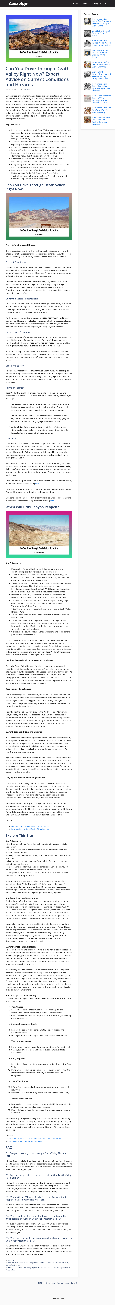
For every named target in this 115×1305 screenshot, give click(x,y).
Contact (74, 1283)
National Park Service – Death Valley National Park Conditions (34, 1138)
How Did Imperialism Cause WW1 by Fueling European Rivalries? (101, 120)
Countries (11, 1260)
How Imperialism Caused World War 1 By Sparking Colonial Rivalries (101, 87)
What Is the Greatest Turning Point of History (101, 33)
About (67, 1283)
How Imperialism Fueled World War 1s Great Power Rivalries (101, 42)
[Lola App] (18, 3)
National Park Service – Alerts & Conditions (30, 826)
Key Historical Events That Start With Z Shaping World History (101, 53)
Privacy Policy (49, 1283)
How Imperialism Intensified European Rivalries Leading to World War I (101, 22)
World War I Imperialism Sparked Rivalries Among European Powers (101, 75)
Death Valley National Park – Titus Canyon (30, 829)
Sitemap (60, 1283)
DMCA (40, 1283)
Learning (95, 3)
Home (75, 3)
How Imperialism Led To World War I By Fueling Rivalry (101, 110)
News (85, 3)
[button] (106, 3)
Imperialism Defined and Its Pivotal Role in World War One (101, 64)
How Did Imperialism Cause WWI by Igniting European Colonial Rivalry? (101, 99)
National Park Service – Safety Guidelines (25, 1141)
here (37, 483)
